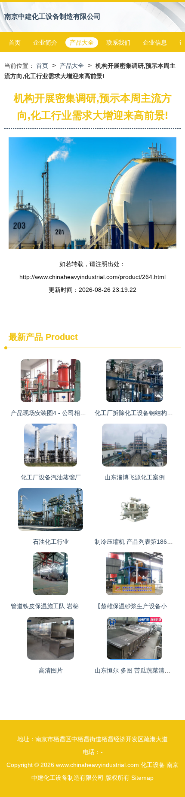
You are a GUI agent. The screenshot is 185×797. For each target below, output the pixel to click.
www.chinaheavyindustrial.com (97, 764)
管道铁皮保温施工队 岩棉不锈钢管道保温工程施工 (78, 606)
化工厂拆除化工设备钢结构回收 (137, 412)
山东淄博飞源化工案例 (135, 477)
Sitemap (142, 777)
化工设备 (153, 764)
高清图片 (51, 670)
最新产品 (26, 337)
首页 (15, 42)
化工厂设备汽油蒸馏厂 (51, 477)
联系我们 (118, 42)
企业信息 (155, 42)
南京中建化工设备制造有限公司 (52, 16)
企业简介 (45, 42)
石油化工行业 (51, 541)
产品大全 (82, 42)
